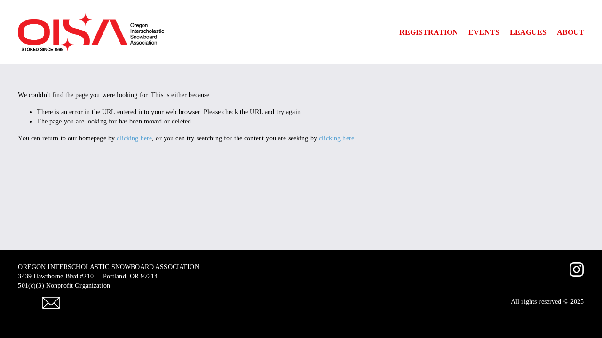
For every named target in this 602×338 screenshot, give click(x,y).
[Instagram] (576, 269)
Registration (428, 32)
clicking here (134, 138)
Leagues (528, 32)
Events (483, 32)
